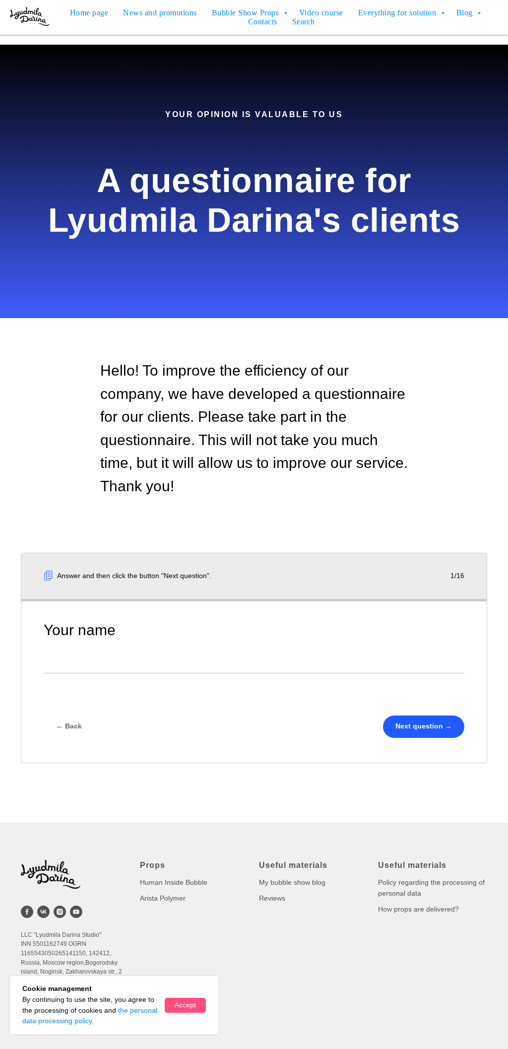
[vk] (43, 912)
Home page (89, 12)
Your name (80, 630)
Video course (321, 12)
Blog (465, 12)
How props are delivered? (418, 909)
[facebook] (27, 912)
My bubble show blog (292, 882)
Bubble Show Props (246, 12)
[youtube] (76, 912)
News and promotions (160, 12)
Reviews (272, 898)
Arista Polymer (163, 898)
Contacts (262, 21)
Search (303, 21)
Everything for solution (398, 12)
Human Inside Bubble (173, 882)
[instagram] (60, 912)
